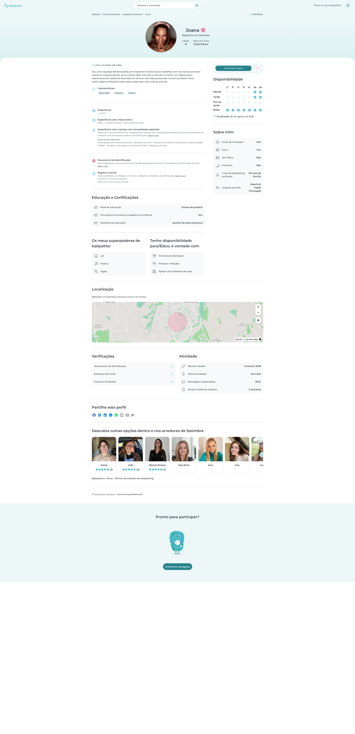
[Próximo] (262, 454)
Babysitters (98, 478)
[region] (177, 322)
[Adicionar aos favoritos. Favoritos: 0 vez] (258, 68)
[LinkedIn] (105, 415)
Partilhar (258, 14)
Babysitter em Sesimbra (196, 35)
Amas (109, 478)
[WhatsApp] (116, 415)
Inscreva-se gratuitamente (129, 494)
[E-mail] (127, 415)
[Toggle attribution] (260, 339)
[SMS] (122, 415)
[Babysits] (13, 5)
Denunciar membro (104, 494)
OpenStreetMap (252, 339)
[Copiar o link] (133, 415)
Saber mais (153, 135)
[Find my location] (258, 320)
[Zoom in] (258, 307)
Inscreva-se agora (177, 566)
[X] (99, 415)
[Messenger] (110, 415)
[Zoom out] (258, 312)
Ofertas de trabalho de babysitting (134, 478)
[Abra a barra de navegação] (348, 5)
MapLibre (239, 339)
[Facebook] (94, 415)
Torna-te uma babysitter (327, 5)
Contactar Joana (233, 68)
